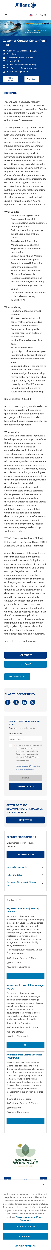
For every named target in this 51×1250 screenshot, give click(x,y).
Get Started (25, 820)
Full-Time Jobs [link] (14, 874)
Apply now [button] (25, 655)
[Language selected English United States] (33, 15)
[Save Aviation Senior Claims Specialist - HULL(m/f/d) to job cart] (25, 1121)
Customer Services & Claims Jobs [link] (21, 883)
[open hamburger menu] (6, 15)
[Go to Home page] (25, 5)
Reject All (25, 1236)
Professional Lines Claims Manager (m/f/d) (25, 987)
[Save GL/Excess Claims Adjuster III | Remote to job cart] (25, 976)
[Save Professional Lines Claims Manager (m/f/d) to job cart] (25, 1045)
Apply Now (10, 79)
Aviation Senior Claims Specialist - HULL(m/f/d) (25, 1056)
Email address (15, 733)
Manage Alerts (25, 786)
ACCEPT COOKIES (25, 1226)
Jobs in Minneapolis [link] (17, 867)
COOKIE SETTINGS (25, 1246)
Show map (15, 676)
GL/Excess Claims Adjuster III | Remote (23, 910)
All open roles (25, 854)
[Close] (43, 1185)
